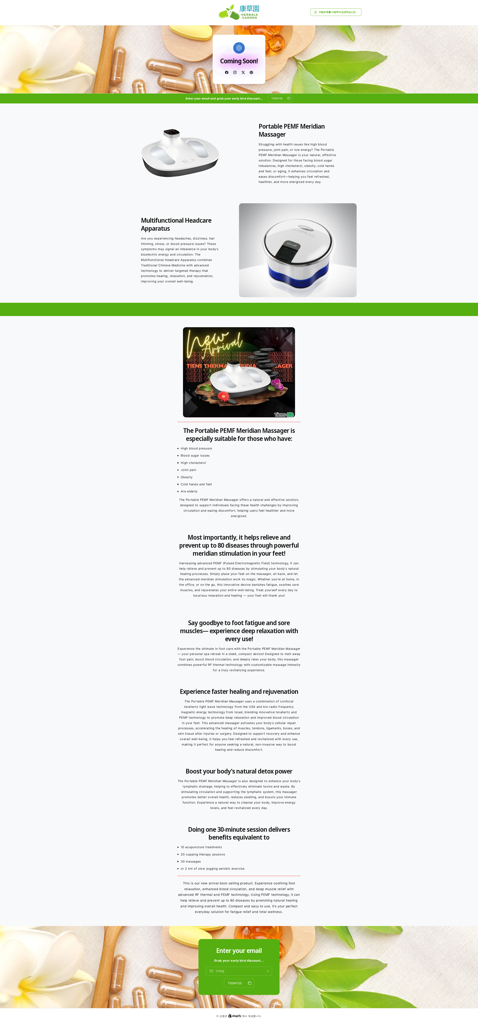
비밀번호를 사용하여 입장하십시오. (338, 11)
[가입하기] (268, 971)
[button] (336, 12)
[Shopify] (235, 1015)
